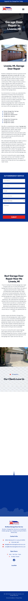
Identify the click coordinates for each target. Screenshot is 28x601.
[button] (23, 9)
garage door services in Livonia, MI (10, 75)
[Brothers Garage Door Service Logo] (7, 8)
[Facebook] (14, 560)
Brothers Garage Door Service (14, 527)
